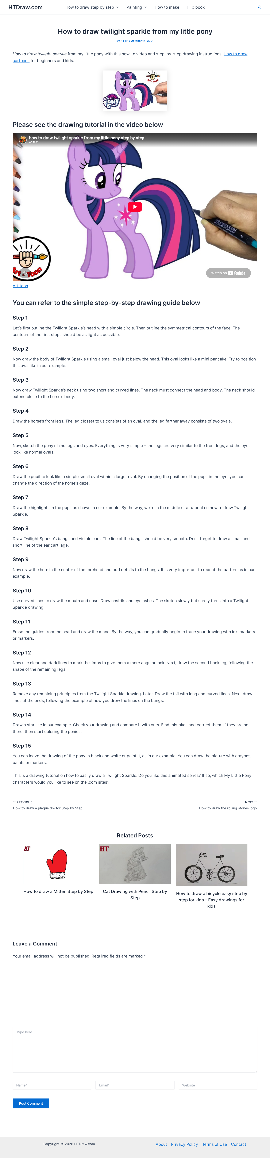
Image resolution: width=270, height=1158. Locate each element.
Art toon (20, 285)
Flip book (196, 7)
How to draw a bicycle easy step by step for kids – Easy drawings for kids (211, 900)
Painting (134, 7)
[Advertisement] (135, 995)
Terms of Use (214, 1144)
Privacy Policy (184, 1144)
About (161, 1144)
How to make (167, 7)
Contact (238, 1144)
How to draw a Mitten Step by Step (58, 891)
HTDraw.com (25, 7)
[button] (116, 7)
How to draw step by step (89, 7)
